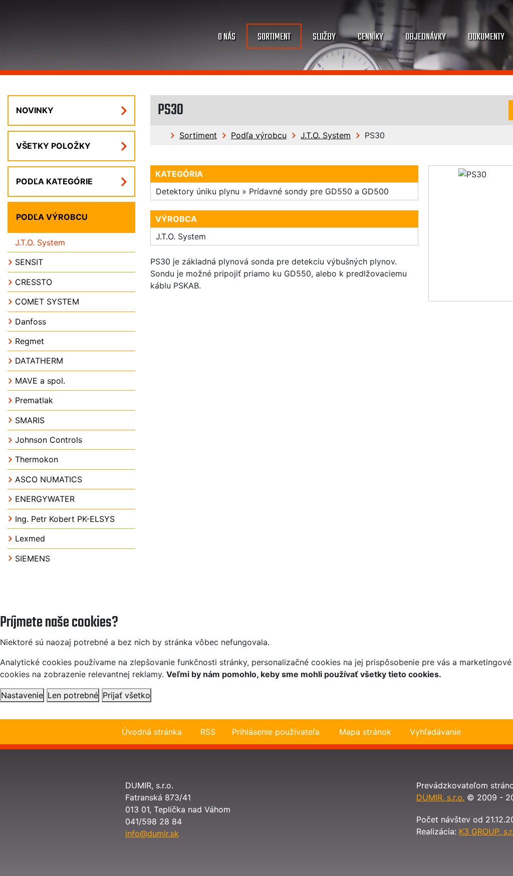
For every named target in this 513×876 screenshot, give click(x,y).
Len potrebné (73, 695)
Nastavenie (22, 695)
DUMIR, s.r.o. (440, 797)
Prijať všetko (126, 695)
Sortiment (198, 135)
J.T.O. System (326, 135)
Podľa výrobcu (259, 135)
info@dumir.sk (152, 833)
